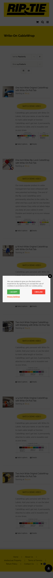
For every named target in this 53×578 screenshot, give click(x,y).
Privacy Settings (13, 297)
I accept (13, 292)
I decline (38, 292)
